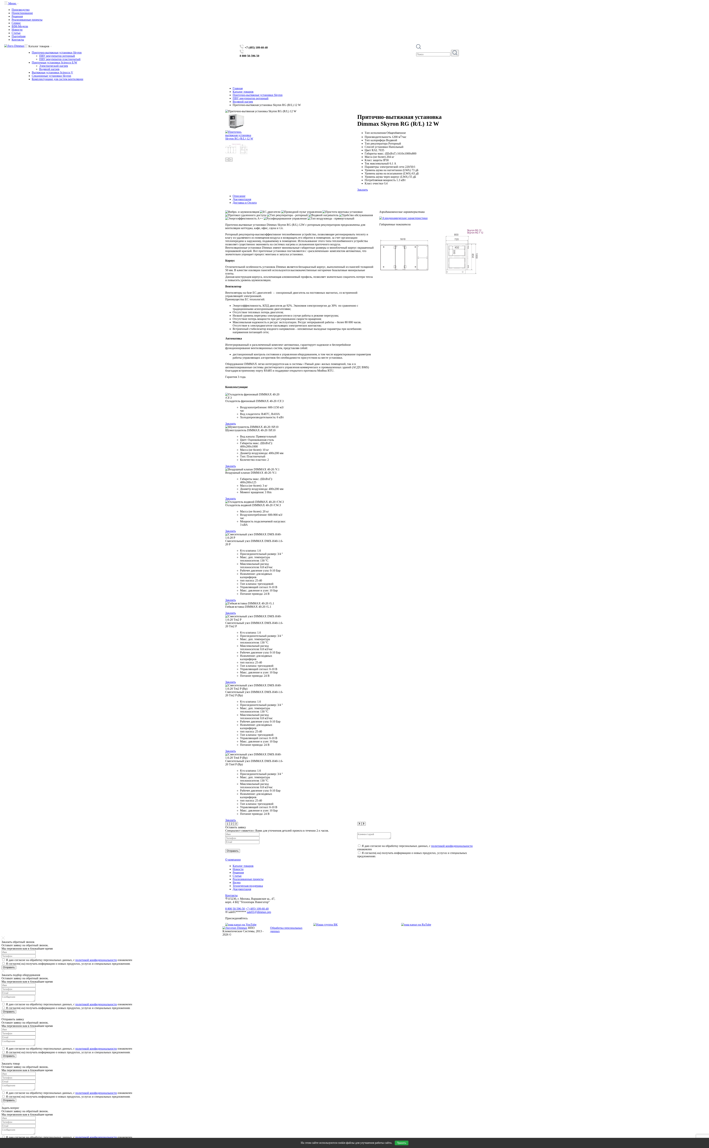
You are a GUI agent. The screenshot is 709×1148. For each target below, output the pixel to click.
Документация (242, 889)
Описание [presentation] (239, 196)
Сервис (16, 23)
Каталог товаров (243, 865)
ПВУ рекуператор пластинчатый (60, 59)
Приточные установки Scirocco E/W (54, 62)
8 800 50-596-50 (235, 908)
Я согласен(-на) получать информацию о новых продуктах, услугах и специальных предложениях (68, 963)
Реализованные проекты (27, 19)
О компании (233, 859)
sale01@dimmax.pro (259, 912)
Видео (237, 882)
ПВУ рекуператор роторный (57, 55)
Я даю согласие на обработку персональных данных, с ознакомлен (69, 960)
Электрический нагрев (53, 65)
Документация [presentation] (242, 199)
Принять (401, 1143)
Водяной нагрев (49, 69)
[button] (227, 824)
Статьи (16, 33)
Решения (17, 16)
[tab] (358, 196)
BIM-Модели (20, 26)
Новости (17, 29)
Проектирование (22, 13)
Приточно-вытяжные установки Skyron (57, 52)
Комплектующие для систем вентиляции (57, 79)
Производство (21, 9)
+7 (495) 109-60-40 (257, 908)
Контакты (18, 39)
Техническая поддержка (248, 885)
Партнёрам (18, 36)
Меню (12, 3)
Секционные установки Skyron (51, 75)
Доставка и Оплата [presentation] (245, 202)
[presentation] (227, 160)
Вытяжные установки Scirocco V (52, 72)
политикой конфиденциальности (452, 845)
